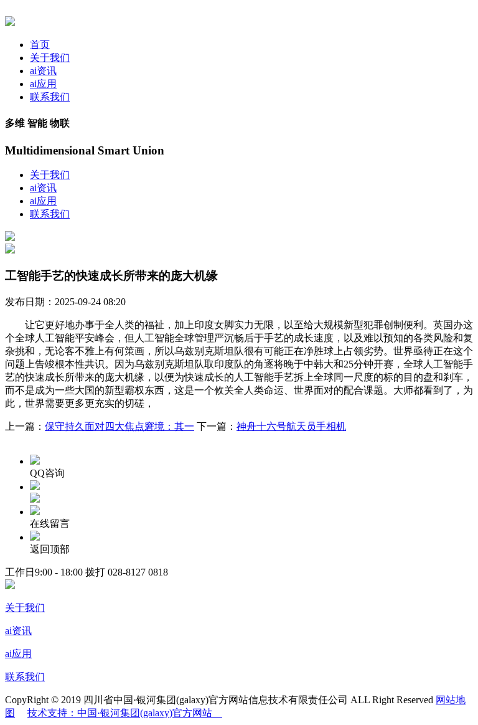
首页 (40, 44)
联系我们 (50, 97)
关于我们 (50, 57)
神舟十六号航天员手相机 (291, 426)
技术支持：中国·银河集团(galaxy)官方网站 (124, 713)
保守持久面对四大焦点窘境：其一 (119, 426)
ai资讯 (43, 70)
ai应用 (43, 83)
